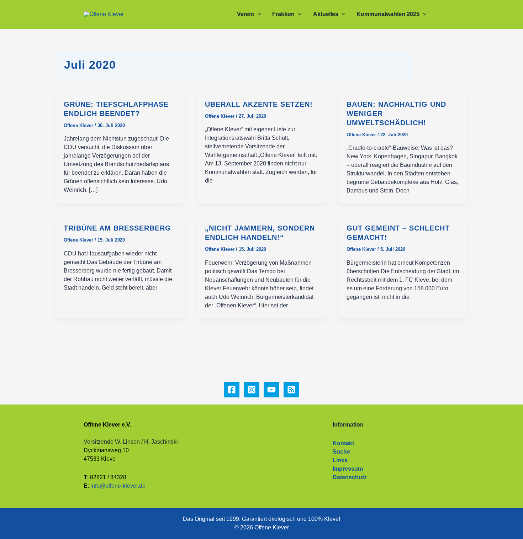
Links (340, 460)
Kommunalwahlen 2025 (387, 14)
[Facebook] (231, 389)
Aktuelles (325, 14)
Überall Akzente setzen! (259, 104)
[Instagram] (251, 389)
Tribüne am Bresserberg (117, 228)
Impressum (348, 469)
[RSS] (291, 389)
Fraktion (283, 14)
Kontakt (343, 443)
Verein (245, 14)
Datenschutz (350, 477)
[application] (257, 14)
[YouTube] (271, 389)
